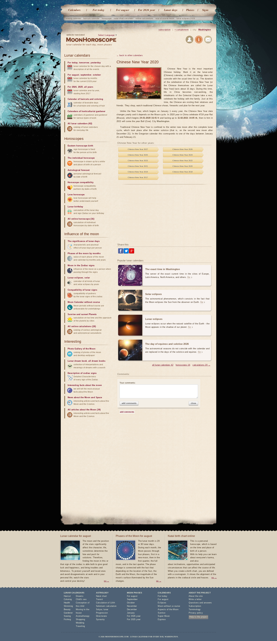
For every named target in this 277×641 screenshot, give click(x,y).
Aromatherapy (83, 616)
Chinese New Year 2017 (138, 177)
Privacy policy (196, 613)
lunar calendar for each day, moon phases (89, 44)
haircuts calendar (91, 18)
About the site (196, 596)
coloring (98, 99)
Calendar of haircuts (78, 99)
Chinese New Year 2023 (138, 161)
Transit (99, 599)
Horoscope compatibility (80, 182)
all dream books (96, 361)
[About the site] (199, 40)
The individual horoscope (81, 158)
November (132, 606)
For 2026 (72, 87)
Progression (102, 613)
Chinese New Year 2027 (138, 149)
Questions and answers (200, 602)
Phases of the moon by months (84, 253)
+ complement (182, 29)
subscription (165, 29)
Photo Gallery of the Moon (81, 349)
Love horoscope (76, 194)
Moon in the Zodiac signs (81, 265)
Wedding (80, 623)
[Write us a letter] (208, 40)
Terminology (195, 609)
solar (87, 277)
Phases (190, 10)
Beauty (67, 609)
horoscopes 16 (183, 365)
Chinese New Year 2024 (182, 155)
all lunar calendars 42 (162, 365)
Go (188, 277)
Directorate (101, 616)
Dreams (79, 596)
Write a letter (195, 599)
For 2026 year (146, 10)
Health (67, 602)
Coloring (68, 599)
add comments (129, 403)
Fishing (67, 619)
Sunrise (161, 613)
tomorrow (84, 62)
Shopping (80, 619)
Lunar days (171, 10)
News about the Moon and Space (85, 397)
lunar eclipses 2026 (185, 18)
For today (99, 10)
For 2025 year (134, 619)
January (131, 613)
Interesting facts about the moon (85, 385)
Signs (205, 10)
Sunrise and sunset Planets (82, 314)
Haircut (67, 596)
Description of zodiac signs (82, 373)
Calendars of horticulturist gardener (86, 111)
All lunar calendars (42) (80, 123)
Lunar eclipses (75, 277)
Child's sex (81, 599)
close (193, 403)
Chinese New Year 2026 (182, 149)
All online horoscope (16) (81, 219)
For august (122, 10)
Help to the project (198, 617)
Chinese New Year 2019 (138, 172)
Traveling (80, 626)
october (97, 75)
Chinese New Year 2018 (182, 172)
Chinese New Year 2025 (138, 155)
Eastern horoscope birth (80, 145)
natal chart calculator (123, 18)
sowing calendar (73, 18)
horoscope (107, 18)
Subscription (195, 606)
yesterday (96, 62)
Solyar (99, 609)
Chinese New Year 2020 (182, 166)
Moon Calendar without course (84, 302)
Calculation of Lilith (105, 602)
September (132, 599)
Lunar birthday (75, 206)
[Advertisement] (165, 214)
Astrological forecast (78, 170)
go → (106, 581)
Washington (204, 29)
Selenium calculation (106, 606)
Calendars (74, 10)
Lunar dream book (77, 361)
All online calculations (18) (82, 326)
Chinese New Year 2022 (182, 161)
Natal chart (101, 596)
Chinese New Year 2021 (138, 166)
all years (88, 87)
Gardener (68, 613)
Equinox (162, 619)
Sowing (67, 616)
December (132, 609)
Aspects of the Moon (168, 609)
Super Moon (164, 616)
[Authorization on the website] (189, 40)
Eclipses (162, 602)
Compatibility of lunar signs (82, 290)
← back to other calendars (130, 55)
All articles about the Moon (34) (84, 409)
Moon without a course (169, 606)
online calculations (144, 18)
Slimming (68, 606)
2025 (80, 87)
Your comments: (128, 383)
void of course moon (164, 18)
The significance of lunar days (84, 241)
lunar (106, 609)
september (86, 75)
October (131, 602)
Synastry (100, 619)
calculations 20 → (201, 365)
